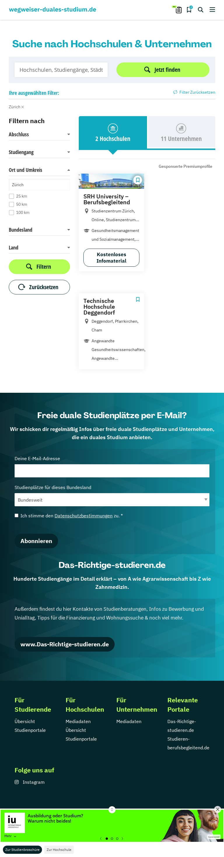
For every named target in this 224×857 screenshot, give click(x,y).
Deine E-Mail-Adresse (37, 458)
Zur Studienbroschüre (22, 849)
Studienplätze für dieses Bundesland (53, 487)
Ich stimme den (71, 516)
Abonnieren (36, 541)
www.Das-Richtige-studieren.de (64, 644)
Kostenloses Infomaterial (111, 257)
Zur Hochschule (59, 849)
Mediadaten (78, 721)
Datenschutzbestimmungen (84, 516)
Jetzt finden (167, 70)
